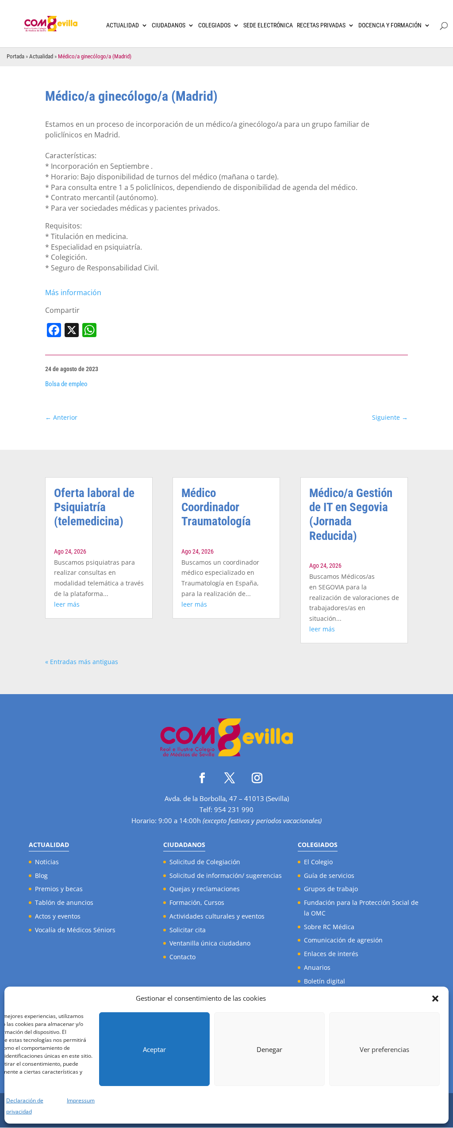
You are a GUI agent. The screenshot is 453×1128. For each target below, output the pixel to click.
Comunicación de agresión (343, 940)
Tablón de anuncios (64, 902)
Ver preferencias (384, 1049)
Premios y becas (59, 889)
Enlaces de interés (331, 953)
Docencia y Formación (390, 25)
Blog (41, 875)
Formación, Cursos (196, 902)
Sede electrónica (268, 25)
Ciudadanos (168, 25)
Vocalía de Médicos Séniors (75, 930)
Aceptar (154, 1049)
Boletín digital (324, 981)
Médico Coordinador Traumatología (216, 507)
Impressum (81, 1100)
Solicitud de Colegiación (204, 862)
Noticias (47, 862)
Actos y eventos (58, 916)
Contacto (182, 957)
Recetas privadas (321, 25)
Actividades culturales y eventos (217, 916)
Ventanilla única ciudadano (209, 943)
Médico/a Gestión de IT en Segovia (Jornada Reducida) (350, 514)
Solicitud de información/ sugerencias (225, 875)
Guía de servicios (329, 875)
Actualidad (122, 25)
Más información (73, 292)
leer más (67, 604)
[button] (435, 998)
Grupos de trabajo (331, 889)
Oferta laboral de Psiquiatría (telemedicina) (94, 507)
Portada (15, 56)
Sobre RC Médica (329, 927)
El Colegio (318, 862)
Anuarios (317, 967)
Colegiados (214, 25)
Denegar (269, 1049)
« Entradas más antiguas (81, 661)
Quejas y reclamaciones (204, 889)
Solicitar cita (187, 930)
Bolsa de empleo (66, 384)
